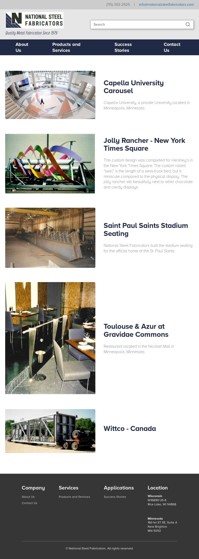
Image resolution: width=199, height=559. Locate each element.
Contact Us (172, 47)
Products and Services (66, 47)
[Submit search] (188, 24)
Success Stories (123, 47)
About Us (22, 47)
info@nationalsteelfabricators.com (166, 4)
